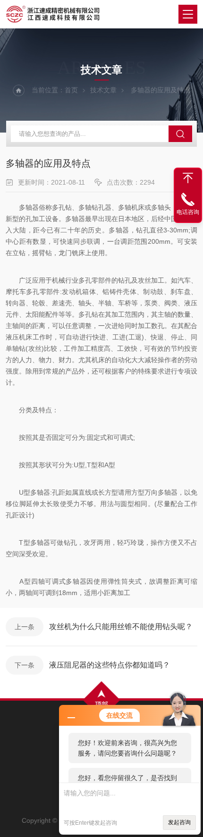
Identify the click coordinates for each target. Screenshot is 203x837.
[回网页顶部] (188, 178)
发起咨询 (179, 822)
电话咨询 (188, 212)
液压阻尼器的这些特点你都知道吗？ (109, 665)
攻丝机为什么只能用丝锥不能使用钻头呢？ (121, 627)
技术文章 (103, 90)
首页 (71, 90)
